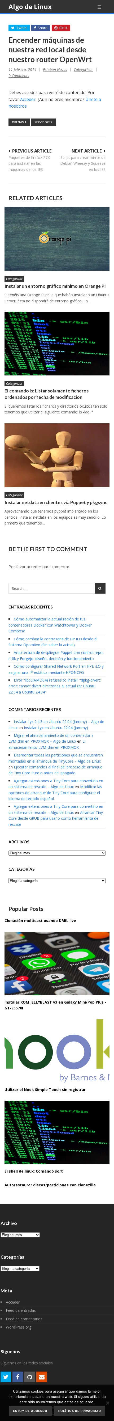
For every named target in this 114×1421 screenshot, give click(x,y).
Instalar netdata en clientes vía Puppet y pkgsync (56, 502)
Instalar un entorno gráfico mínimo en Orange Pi (55, 286)
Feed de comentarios (24, 1318)
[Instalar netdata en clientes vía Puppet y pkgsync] (57, 455)
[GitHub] (29, 1377)
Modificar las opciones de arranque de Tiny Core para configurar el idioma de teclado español (55, 792)
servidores (43, 122)
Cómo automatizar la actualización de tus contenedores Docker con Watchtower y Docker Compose (50, 624)
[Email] (41, 1377)
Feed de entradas (21, 1310)
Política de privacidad (79, 1411)
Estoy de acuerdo (30, 1411)
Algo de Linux (30, 6)
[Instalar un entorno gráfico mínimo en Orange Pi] (57, 238)
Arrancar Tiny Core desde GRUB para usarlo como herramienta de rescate (55, 818)
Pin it (63, 27)
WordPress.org (18, 1327)
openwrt (19, 122)
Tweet (21, 27)
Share (42, 27)
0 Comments (18, 75)
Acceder (28, 99)
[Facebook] (17, 1377)
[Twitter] (6, 1377)
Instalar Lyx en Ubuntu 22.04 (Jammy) (56, 727)
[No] (107, 1403)
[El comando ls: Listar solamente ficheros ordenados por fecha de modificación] (57, 343)
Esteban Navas (55, 69)
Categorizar (83, 69)
